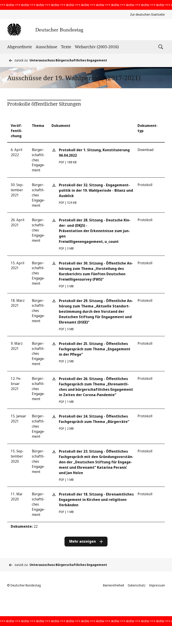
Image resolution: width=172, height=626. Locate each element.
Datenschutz (137, 585)
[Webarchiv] (45, 29)
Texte (66, 46)
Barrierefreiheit (113, 585)
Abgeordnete (19, 46)
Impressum (157, 585)
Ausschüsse (46, 46)
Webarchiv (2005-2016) (97, 46)
